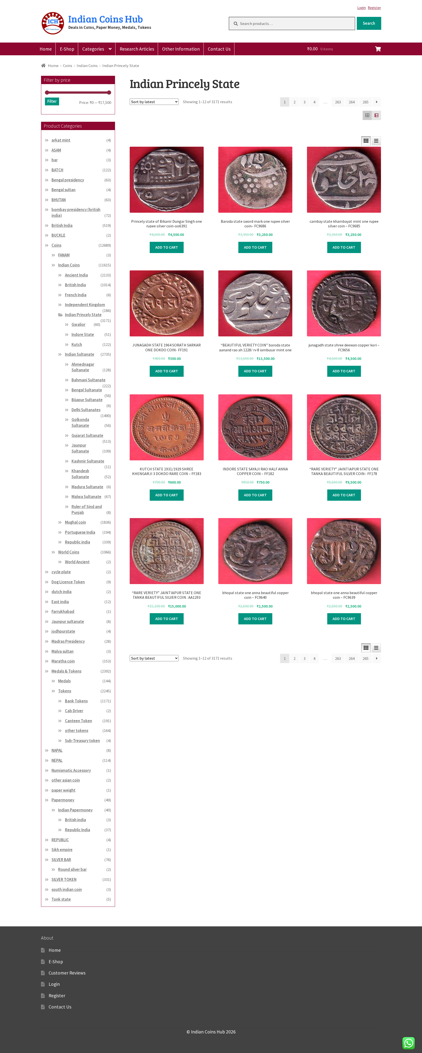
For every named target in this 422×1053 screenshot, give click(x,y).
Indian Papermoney (75, 810)
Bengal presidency (68, 180)
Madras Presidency (68, 641)
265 (366, 102)
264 (352, 102)
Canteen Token (78, 720)
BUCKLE (58, 235)
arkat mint (61, 140)
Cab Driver (74, 710)
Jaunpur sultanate (68, 621)
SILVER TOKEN (64, 879)
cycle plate (61, 572)
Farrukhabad (63, 611)
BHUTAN (59, 199)
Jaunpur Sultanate (80, 448)
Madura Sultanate (87, 486)
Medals (64, 681)
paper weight (63, 790)
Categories (93, 49)
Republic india (77, 542)
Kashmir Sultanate (88, 461)
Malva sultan (63, 651)
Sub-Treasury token (82, 740)
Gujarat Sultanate (87, 435)
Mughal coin (75, 522)
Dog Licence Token (68, 582)
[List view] (376, 115)
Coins (67, 65)
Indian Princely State (83, 314)
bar (55, 160)
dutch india (62, 591)
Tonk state (61, 899)
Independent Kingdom (85, 304)
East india (60, 601)
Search (369, 23)
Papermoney (63, 800)
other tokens (76, 730)
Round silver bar (72, 869)
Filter (52, 101)
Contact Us (219, 49)
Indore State (83, 334)
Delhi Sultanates (86, 409)
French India (75, 295)
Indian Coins (87, 65)
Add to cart (166, 247)
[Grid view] (367, 115)
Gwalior (78, 324)
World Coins (68, 552)
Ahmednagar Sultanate (83, 367)
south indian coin (67, 889)
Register (374, 7)
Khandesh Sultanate (80, 473)
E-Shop (67, 49)
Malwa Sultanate (86, 496)
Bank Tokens (76, 701)
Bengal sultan (63, 189)
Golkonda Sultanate (80, 422)
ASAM (56, 150)
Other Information (181, 49)
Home (46, 49)
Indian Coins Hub (105, 18)
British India (62, 225)
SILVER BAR (61, 859)
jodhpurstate (63, 631)
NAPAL (57, 750)
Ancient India (76, 275)
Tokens (64, 691)
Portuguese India (80, 532)
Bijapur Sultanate (87, 399)
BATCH (57, 170)
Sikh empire (62, 849)
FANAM (64, 255)
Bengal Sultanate (87, 390)
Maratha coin (63, 661)
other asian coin (66, 780)
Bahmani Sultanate (89, 380)
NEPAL (57, 760)
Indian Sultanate (79, 354)
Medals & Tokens (66, 671)
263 (338, 102)
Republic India (77, 829)
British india (75, 819)
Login (361, 7)
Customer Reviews (67, 973)
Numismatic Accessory (71, 770)
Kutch (77, 344)
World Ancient (77, 562)
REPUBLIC (60, 839)
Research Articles (137, 49)
